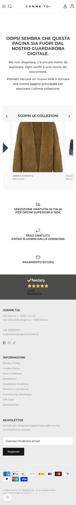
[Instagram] (9, 342)
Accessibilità (11, 404)
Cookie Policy (11, 368)
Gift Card (8, 399)
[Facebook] (4, 342)
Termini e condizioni (16, 389)
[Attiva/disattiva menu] (4, 6)
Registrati (13, 451)
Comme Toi (15, 490)
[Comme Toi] (38, 6)
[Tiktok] (14, 342)
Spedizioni (9, 378)
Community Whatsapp (17, 394)
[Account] (64, 6)
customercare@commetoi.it (21, 334)
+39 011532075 (11, 330)
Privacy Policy (11, 363)
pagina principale (43, 84)
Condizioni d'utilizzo (15, 384)
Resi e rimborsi (12, 373)
